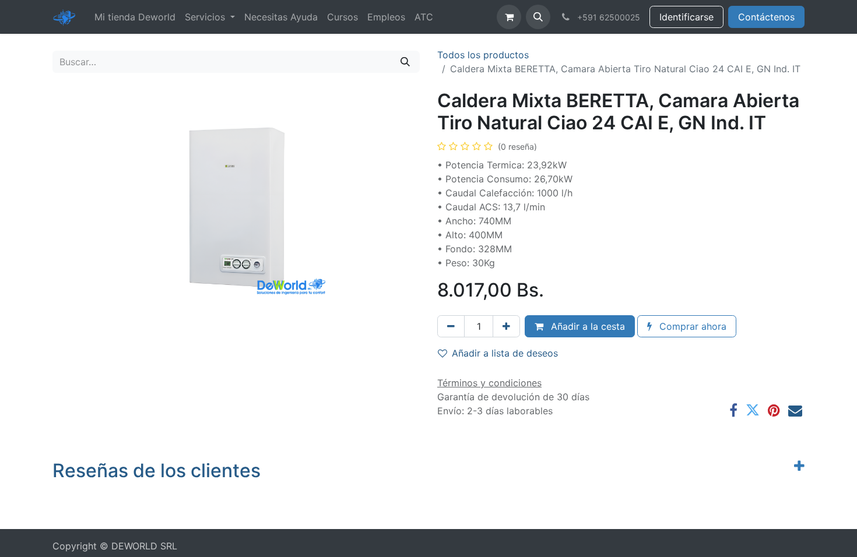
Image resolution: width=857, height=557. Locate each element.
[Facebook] (733, 410)
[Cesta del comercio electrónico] (509, 17)
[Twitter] (753, 410)
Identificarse (686, 17)
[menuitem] (135, 17)
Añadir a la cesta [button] (586, 326)
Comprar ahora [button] (691, 326)
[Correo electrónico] (795, 410)
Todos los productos (483, 55)
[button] (538, 17)
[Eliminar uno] (451, 326)
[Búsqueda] (405, 62)
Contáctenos (766, 17)
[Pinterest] (774, 410)
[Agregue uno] (506, 326)
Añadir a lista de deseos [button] (505, 353)
